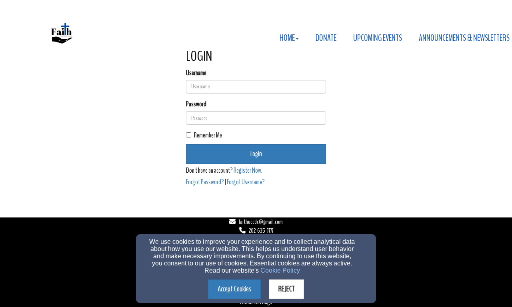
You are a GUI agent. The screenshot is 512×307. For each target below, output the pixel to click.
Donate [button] (326, 38)
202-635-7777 (261, 230)
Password (196, 104)
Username (196, 73)
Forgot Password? (205, 182)
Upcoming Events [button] (377, 38)
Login (256, 153)
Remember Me (208, 135)
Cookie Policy (280, 270)
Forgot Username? (246, 182)
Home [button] (287, 38)
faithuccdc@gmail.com (261, 221)
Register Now (247, 170)
